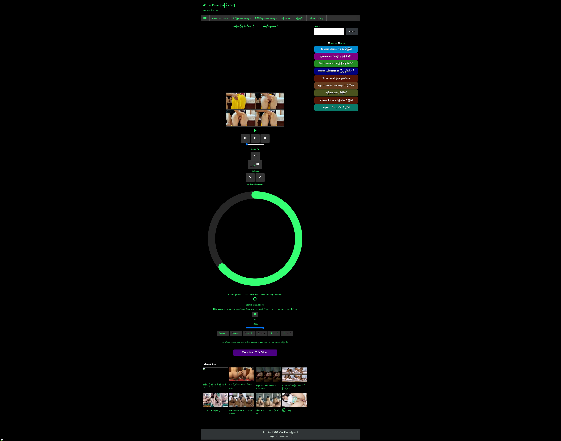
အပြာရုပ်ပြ (299, 18)
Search (317, 26)
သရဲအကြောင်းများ (316, 18)
